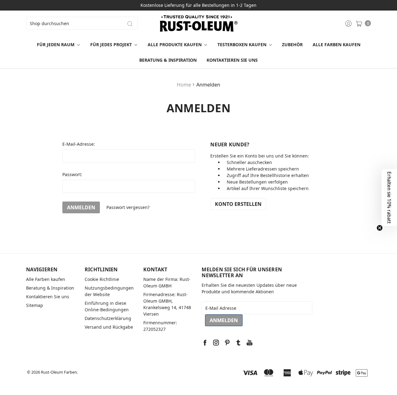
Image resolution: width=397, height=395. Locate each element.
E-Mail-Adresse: (78, 144)
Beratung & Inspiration (168, 60)
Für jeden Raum (56, 44)
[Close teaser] (380, 228)
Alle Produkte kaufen (175, 44)
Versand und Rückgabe (109, 327)
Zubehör (292, 44)
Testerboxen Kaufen (242, 44)
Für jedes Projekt (111, 44)
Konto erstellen (238, 204)
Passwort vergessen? (127, 207)
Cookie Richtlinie (102, 279)
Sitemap (34, 305)
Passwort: (72, 174)
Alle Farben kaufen (336, 44)
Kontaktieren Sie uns (232, 60)
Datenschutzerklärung (108, 318)
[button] (389, 197)
